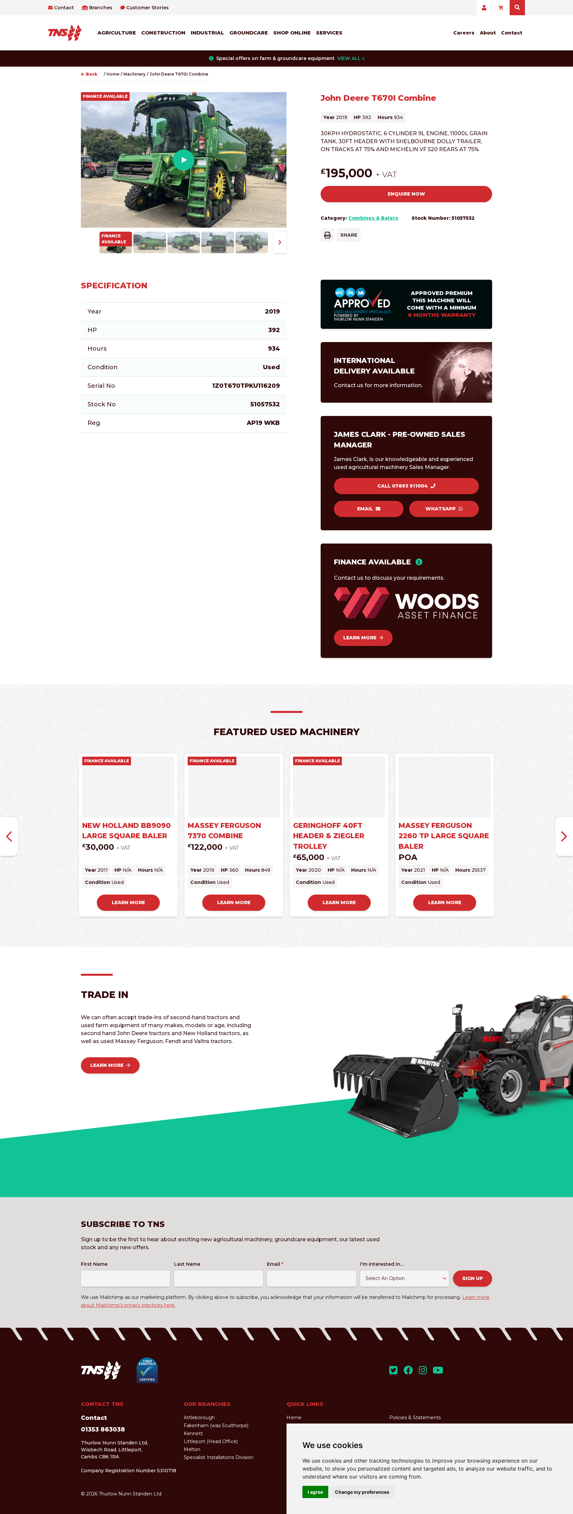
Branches (100, 8)
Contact (64, 8)
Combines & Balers (373, 218)
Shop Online (292, 32)
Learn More (106, 1065)
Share (348, 235)
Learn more (359, 638)
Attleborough (199, 1418)
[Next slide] (279, 242)
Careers (464, 33)
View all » (350, 58)
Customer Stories (147, 8)
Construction (163, 32)
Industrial (207, 32)
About (488, 33)
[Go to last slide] (9, 836)
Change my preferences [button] (362, 1492)
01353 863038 (103, 1429)
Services (329, 32)
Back (91, 74)
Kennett (193, 1433)
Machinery (134, 74)
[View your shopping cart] (500, 7)
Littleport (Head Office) (211, 1441)
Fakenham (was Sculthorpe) (216, 1425)
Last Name (187, 1264)
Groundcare (248, 32)
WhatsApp (440, 509)
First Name (94, 1264)
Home (112, 74)
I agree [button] (315, 1492)
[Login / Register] (484, 7)
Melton (192, 1449)
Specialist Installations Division (218, 1457)
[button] (115, 242)
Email (365, 509)
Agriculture (116, 32)
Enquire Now (406, 194)
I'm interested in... (381, 1264)
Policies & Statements (415, 1418)
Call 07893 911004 (402, 486)
